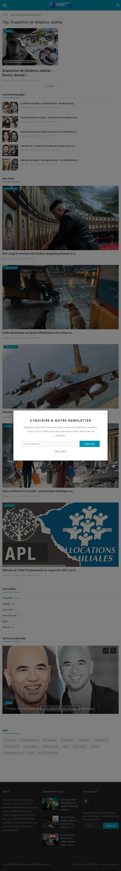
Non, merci (60, 451)
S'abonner (89, 443)
